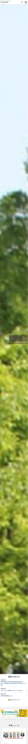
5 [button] (13, 720)
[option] (14, 713)
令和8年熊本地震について (7, 695)
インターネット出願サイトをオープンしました (12, 690)
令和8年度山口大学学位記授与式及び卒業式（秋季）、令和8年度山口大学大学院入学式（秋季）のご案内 (13, 683)
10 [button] (22, 720)
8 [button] (19, 720)
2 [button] (7, 720)
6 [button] (15, 720)
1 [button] (5, 720)
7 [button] (17, 720)
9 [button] (20, 720)
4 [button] (11, 720)
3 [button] (9, 720)
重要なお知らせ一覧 (15, 699)
